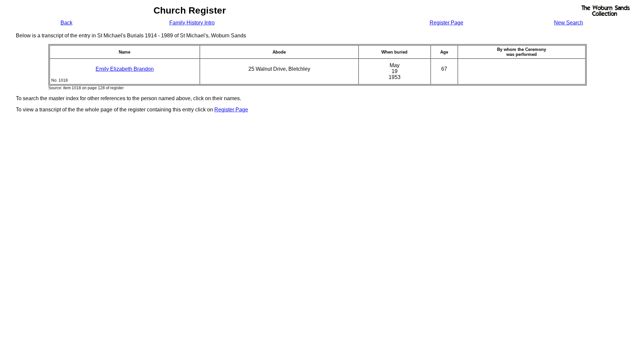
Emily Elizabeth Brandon (125, 69)
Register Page (446, 22)
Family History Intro (192, 22)
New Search (568, 22)
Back (66, 22)
